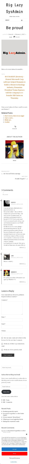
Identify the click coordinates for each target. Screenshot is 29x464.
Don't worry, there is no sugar (14, 116)
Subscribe (6, 392)
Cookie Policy (14, 461)
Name (3, 317)
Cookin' (7, 122)
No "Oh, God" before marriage (10, 173)
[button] (26, 434)
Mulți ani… (8, 120)
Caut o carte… (9, 118)
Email (3, 324)
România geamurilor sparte (10, 411)
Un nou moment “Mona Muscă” (11, 417)
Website (3, 331)
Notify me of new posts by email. (13, 349)
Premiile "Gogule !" (21, 178)
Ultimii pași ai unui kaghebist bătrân (13, 419)
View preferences (14, 458)
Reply (22, 247)
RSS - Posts (6, 400)
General (11, 34)
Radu (10, 37)
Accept (15, 449)
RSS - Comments (7, 402)
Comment (4, 300)
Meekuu (14, 272)
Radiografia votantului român (11, 421)
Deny (14, 453)
